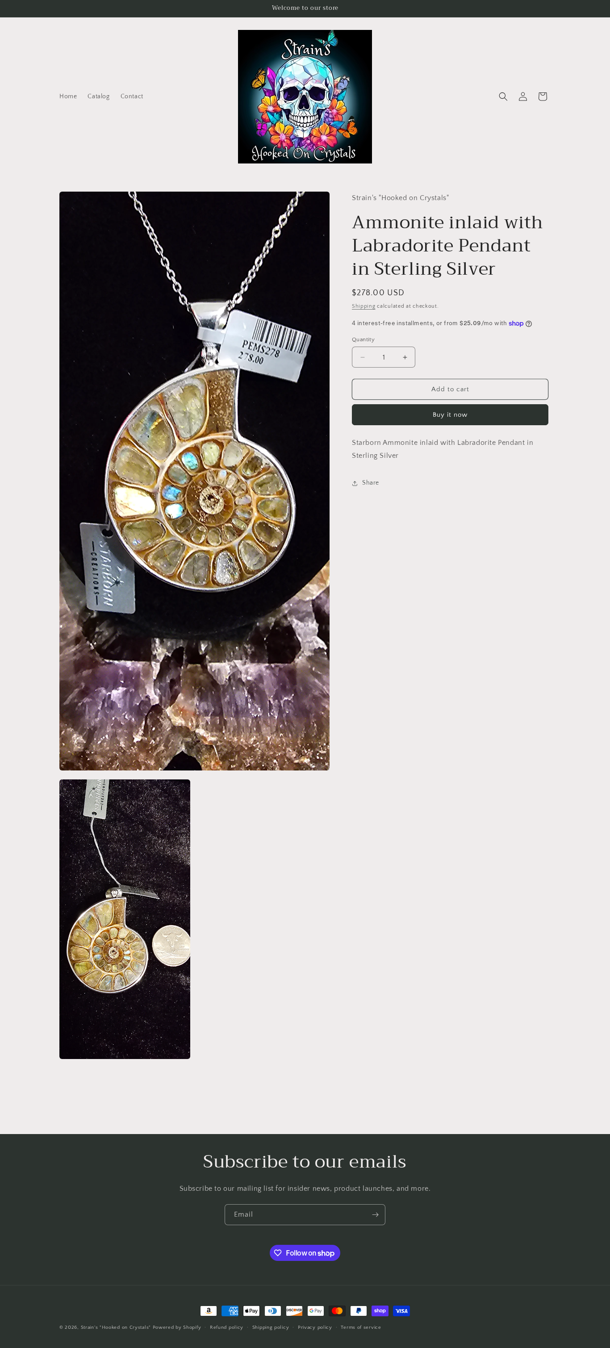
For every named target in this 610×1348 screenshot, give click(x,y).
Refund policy (226, 1327)
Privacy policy (315, 1327)
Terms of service (361, 1327)
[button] (503, 96)
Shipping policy (270, 1327)
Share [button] (370, 483)
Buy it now (450, 415)
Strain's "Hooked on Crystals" (116, 1327)
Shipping (364, 307)
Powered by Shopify (177, 1327)
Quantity (363, 339)
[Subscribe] (375, 1214)
